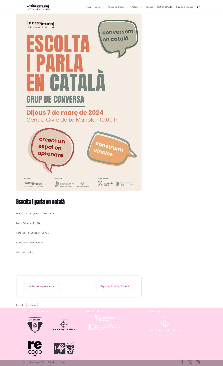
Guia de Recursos (184, 7)
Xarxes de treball (116, 7)
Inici (89, 7)
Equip (97, 7)
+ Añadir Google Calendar (42, 286)
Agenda (149, 7)
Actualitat (137, 7)
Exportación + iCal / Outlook (115, 286)
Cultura (32, 305)
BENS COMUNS (164, 7)
